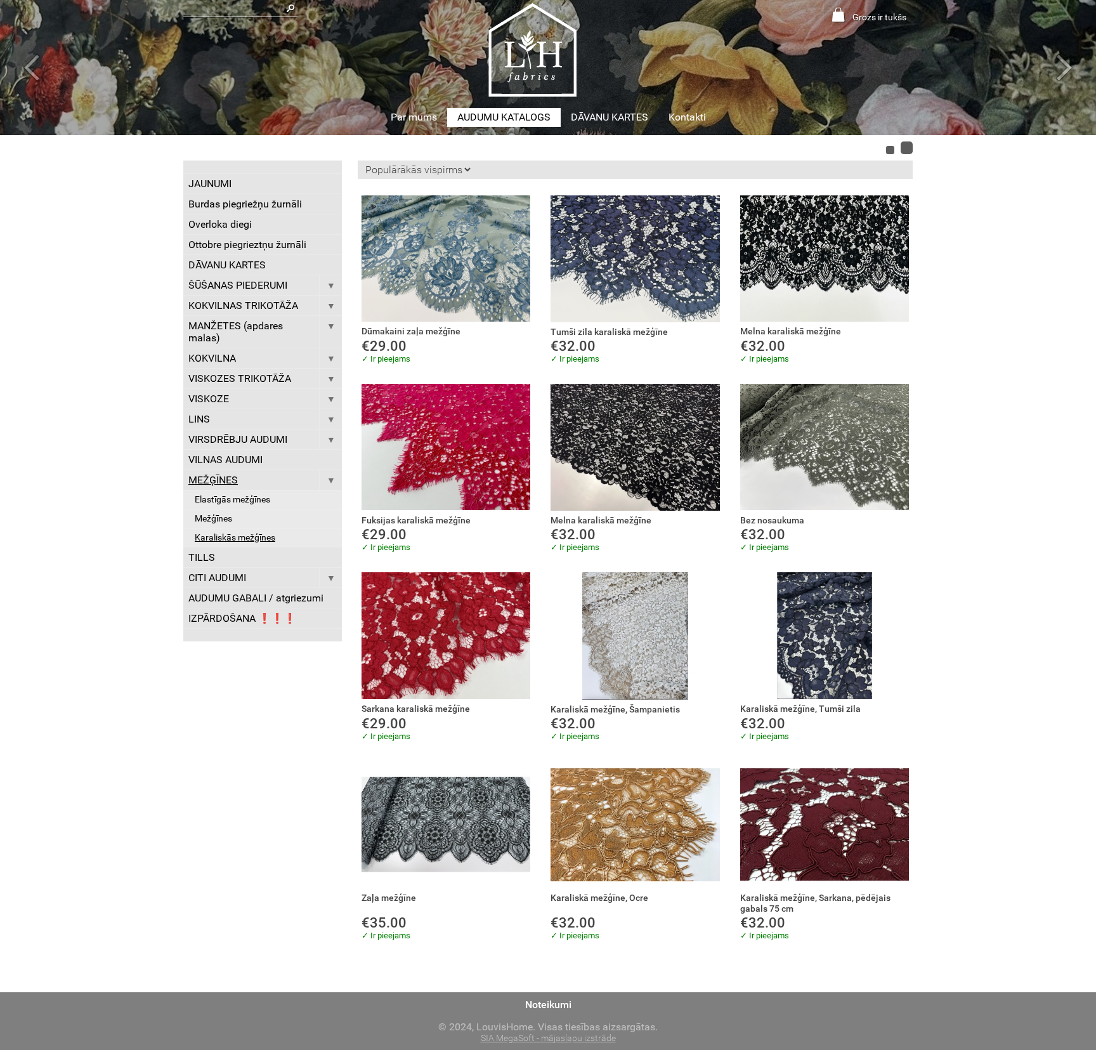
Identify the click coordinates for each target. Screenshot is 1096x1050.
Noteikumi (548, 1005)
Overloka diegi (220, 224)
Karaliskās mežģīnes (235, 537)
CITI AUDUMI (217, 578)
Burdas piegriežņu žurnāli (245, 204)
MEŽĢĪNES (213, 480)
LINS (199, 419)
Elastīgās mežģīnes (232, 499)
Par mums (414, 117)
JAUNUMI (210, 184)
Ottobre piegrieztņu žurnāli (247, 245)
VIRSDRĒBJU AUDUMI (237, 439)
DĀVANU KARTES (609, 117)
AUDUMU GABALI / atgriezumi (255, 598)
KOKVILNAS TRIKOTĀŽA (243, 305)
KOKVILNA (212, 358)
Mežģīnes (213, 518)
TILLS (201, 557)
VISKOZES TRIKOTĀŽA (239, 378)
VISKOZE (208, 399)
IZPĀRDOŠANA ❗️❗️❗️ (242, 618)
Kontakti (687, 117)
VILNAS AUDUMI (225, 460)
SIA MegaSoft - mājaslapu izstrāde (548, 1038)
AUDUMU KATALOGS (504, 117)
